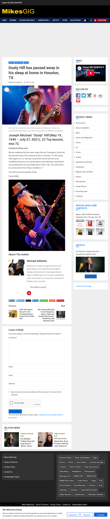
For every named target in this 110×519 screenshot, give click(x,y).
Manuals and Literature (84, 172)
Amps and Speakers (82, 458)
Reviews (13, 20)
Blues (11, 62)
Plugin (56, 433)
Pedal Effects (81, 186)
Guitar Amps (64, 471)
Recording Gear (81, 191)
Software (79, 196)
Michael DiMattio (16, 82)
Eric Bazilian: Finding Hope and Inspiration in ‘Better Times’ (87, 252)
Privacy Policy (9, 467)
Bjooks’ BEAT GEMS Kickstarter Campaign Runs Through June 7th (88, 215)
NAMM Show (43, 20)
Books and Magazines (84, 138)
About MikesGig (10, 457)
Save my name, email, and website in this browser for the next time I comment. (36, 393)
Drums (78, 152)
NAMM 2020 (78, 476)
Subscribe (102, 20)
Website (12, 384)
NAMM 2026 (91, 476)
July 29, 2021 (30, 82)
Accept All (100, 515)
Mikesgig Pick (64, 476)
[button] (91, 20)
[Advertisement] (55, 39)
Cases (78, 143)
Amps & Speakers (82, 128)
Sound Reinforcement (89, 490)
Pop (100, 481)
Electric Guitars (75, 467)
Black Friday (75, 20)
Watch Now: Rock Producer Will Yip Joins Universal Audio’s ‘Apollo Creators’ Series (61, 446)
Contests (62, 467)
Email (11, 375)
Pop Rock (30, 433)
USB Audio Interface (60, 438)
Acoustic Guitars (65, 458)
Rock (26, 62)
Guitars (78, 157)
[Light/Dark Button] (86, 20)
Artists (56, 20)
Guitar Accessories (91, 467)
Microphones (81, 182)
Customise (72, 515)
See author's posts (38, 287)
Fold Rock (24, 433)
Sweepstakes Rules (11, 477)
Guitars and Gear (26, 20)
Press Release (65, 485)
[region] (55, 512)
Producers (61, 433)
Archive (62, 462)
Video (4, 20)
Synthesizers (80, 495)
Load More (91, 276)
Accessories (80, 123)
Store (64, 20)
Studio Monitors (65, 495)
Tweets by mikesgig (83, 286)
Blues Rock (18, 62)
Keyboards (80, 167)
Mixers (78, 177)
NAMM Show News (66, 481)
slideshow (63, 490)
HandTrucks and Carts (84, 162)
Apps (78, 133)
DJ (77, 147)
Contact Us (8, 472)
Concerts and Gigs (96, 462)
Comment (13, 338)
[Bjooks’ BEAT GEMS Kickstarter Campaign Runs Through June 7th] (90, 228)
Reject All (87, 515)
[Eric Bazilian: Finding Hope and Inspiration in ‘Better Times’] (11, 439)
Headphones (76, 471)
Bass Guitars (81, 462)
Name (11, 367)
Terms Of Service (10, 462)
